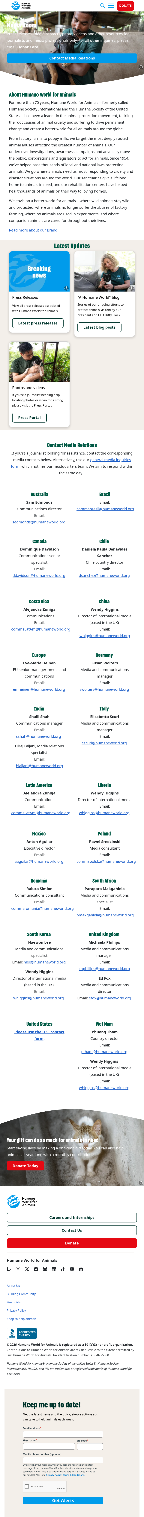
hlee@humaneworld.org (45, 962)
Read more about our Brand (33, 230)
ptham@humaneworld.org (104, 1051)
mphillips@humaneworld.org (104, 968)
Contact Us (72, 1230)
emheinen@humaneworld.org (39, 689)
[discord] (81, 1269)
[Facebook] (36, 1269)
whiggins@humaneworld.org (104, 813)
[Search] (104, 6)
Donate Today (25, 1165)
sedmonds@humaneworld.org (39, 522)
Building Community (21, 1294)
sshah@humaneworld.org (38, 736)
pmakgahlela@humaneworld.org (105, 915)
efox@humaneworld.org (110, 998)
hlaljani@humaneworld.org (39, 765)
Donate (125, 6)
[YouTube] (72, 1269)
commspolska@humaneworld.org (106, 861)
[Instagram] (18, 1269)
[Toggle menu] (111, 6)
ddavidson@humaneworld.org (39, 575)
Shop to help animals (22, 1319)
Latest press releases (38, 323)
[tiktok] (63, 1269)
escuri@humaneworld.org (104, 743)
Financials (14, 1302)
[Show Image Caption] (141, 67)
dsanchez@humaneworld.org (104, 575)
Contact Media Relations (72, 58)
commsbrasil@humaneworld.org (105, 509)
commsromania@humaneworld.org (42, 908)
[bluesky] (45, 1269)
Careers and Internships (71, 1217)
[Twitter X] (27, 1269)
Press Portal (29, 417)
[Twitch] (9, 1269)
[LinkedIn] (54, 1269)
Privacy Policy (16, 1310)
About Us (13, 1286)
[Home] (22, 1201)
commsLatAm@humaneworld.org (40, 629)
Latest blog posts (99, 327)
